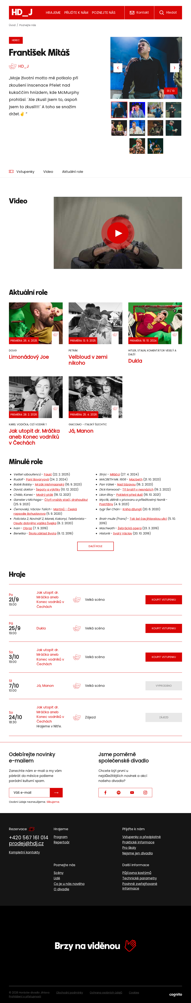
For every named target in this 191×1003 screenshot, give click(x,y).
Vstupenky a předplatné (141, 837)
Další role (95, 546)
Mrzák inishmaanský (49, 484)
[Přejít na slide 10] (155, 146)
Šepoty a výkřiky (48, 489)
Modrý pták (44, 495)
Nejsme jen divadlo (137, 853)
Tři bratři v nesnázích (138, 489)
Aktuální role (72, 171)
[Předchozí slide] (117, 67)
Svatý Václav (122, 533)
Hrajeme (53, 12)
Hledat (171, 12)
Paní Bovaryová (37, 479)
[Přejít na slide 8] (173, 128)
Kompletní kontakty (24, 852)
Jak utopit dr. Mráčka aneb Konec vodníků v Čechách (50, 599)
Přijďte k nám (76, 12)
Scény (58, 873)
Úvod (12, 25)
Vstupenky (25, 171)
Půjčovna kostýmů (136, 873)
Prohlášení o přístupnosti (25, 996)
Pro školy (129, 847)
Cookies (134, 992)
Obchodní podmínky (69, 992)
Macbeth (136, 479)
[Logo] (22, 12)
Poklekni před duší (129, 495)
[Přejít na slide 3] (155, 110)
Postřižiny (106, 504)
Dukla (41, 628)
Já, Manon (45, 685)
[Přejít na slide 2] (137, 110)
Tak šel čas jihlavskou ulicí (148, 519)
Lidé (57, 878)
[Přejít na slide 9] (137, 146)
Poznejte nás (103, 12)
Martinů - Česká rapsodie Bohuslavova (45, 511)
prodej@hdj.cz (26, 843)
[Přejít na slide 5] (119, 128)
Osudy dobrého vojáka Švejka (34, 523)
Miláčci (115, 474)
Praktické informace (138, 842)
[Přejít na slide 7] (155, 128)
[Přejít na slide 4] (173, 110)
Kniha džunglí (132, 509)
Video (48, 171)
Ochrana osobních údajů (106, 992)
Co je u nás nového (69, 884)
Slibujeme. (53, 802)
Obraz (27, 528)
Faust (48, 474)
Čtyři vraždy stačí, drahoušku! (66, 500)
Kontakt (143, 12)
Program (61, 837)
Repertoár (62, 842)
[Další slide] (174, 67)
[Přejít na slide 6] (137, 128)
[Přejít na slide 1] (119, 110)
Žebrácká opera (130, 528)
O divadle (61, 889)
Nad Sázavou (126, 484)
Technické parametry (139, 878)
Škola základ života (42, 533)
